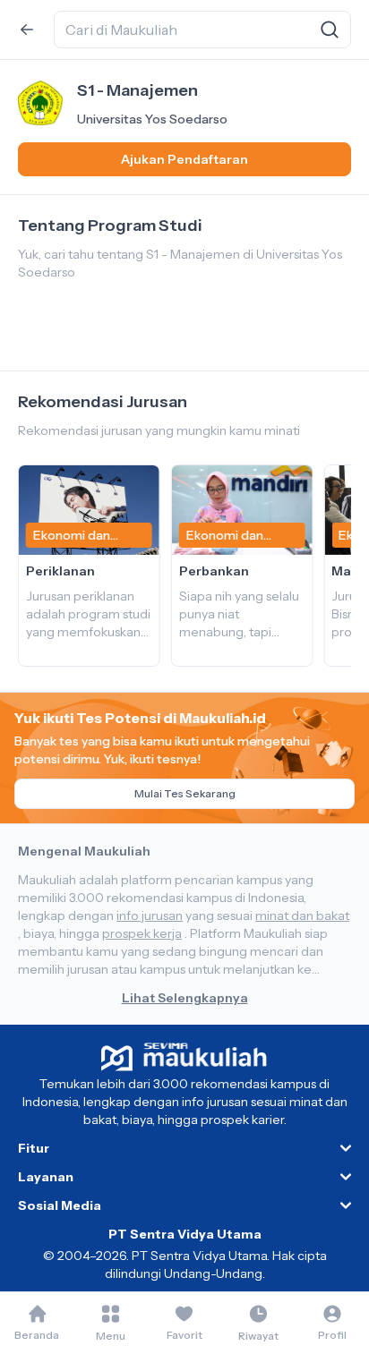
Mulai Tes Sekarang (185, 793)
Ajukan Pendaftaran (184, 159)
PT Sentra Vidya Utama (185, 1234)
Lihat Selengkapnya (185, 998)
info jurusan (149, 915)
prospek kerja (142, 933)
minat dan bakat (302, 915)
